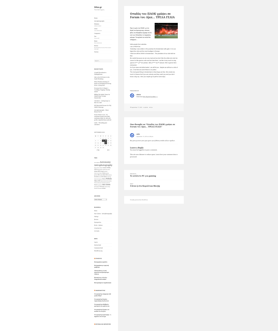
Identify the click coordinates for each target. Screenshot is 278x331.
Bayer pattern (96, 167)
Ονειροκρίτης (100, 290)
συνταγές (96, 231)
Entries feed (97, 245)
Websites (97, 25)
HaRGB (101, 174)
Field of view (96, 173)
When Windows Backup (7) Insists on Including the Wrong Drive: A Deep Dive (102, 83)
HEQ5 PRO (105, 175)
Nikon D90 (97, 181)
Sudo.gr (96, 216)
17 (105, 143)
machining (109, 176)
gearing (107, 173)
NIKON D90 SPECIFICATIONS (106, 181)
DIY (99, 171)
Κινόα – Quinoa (98, 225)
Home (96, 18)
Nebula (109, 179)
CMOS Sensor (105, 169)
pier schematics (103, 182)
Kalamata (110, 174)
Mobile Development (98, 179)
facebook (105, 171)
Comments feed (98, 248)
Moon (104, 179)
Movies (102, 47)
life (102, 176)
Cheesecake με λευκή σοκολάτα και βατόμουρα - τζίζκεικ (101, 272)
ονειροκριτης (97, 228)
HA (99, 175)
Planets (96, 184)
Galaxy (103, 173)
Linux (98, 29)
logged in (141, 150)
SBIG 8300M (106, 185)
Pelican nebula (97, 182)
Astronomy (105, 162)
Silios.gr (98, 7)
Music (98, 42)
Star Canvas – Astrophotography (103, 213)
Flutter (100, 173)
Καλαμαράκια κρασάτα (100, 262)
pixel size (108, 182)
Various (96, 52)
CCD (95, 169)
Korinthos (96, 176)
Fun (96, 37)
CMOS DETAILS (100, 169)
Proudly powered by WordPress (139, 200)
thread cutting (107, 186)
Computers (97, 33)
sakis (138, 134)
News (95, 211)
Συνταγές (99, 258)
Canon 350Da (107, 167)
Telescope (101, 186)
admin (146, 107)
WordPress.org (98, 251)
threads (95, 188)
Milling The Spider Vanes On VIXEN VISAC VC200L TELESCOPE (102, 96)
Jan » (108, 150)
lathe (100, 176)
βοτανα (96, 219)
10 (105, 140)
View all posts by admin (149, 96)
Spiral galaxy (96, 186)
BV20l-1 (101, 167)
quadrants (100, 184)
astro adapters (97, 162)
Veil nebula (99, 188)
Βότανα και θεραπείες (103, 324)
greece (96, 175)
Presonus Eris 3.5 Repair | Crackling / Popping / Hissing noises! (102, 89)
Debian (96, 171)
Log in (96, 242)
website (104, 188)
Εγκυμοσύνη (97, 222)
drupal (102, 171)
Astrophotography (99, 21)
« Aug (97, 150)
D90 (109, 169)
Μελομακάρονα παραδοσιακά (102, 283)
